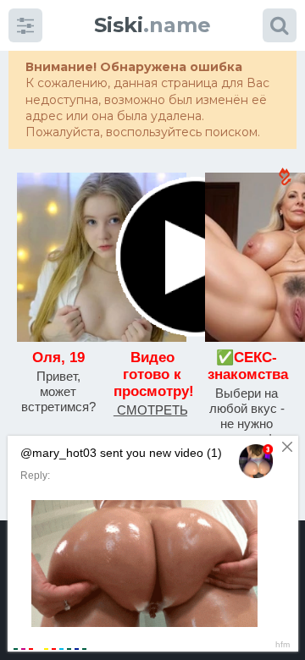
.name (152, 25)
